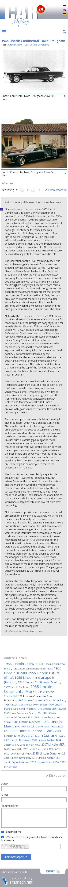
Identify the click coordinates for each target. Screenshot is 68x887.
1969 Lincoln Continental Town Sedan (25, 704)
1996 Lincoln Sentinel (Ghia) (32, 731)
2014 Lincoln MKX (21, 753)
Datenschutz (20, 871)
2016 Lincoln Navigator (17, 757)
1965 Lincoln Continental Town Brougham (41, 700)
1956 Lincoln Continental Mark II (39, 682)
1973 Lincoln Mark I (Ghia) (51, 708)
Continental (44, 44)
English (64, 9)
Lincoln (33, 44)
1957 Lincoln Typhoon (16, 687)
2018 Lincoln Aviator (43, 757)
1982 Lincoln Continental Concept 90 (22, 713)
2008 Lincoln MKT (12, 749)
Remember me (13, 831)
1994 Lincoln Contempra (35, 726)
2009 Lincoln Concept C (34, 749)
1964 (26, 44)
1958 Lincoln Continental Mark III (28, 689)
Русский (64, 5)
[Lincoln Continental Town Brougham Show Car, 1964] (34, 91)
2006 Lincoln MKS (30, 744)
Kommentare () (57, 190)
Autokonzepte (14, 44)
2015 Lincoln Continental (48, 753)
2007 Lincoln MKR (53, 744)
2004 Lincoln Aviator (43, 740)
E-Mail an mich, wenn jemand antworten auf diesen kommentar (32, 838)
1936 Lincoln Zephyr (20, 663)
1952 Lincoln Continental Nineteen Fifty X (32, 668)
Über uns (7, 871)
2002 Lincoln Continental (42, 735)
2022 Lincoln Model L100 (44, 762)
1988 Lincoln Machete (26, 722)
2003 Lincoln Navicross (17, 740)
